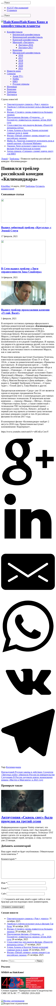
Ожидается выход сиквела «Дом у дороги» (28, 104)
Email (4, 888)
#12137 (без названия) (17, 8)
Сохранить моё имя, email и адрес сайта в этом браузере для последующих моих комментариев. (25, 900)
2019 (20, 63)
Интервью (12, 86)
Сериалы (11, 73)
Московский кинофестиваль (26, 53)
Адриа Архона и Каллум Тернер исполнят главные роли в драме (27, 131)
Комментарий (8, 859)
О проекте (12, 10)
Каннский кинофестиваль (25, 39)
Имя (4, 883)
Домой (4, 158)
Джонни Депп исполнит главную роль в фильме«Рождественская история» (27, 147)
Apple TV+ (18, 76)
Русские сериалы (21, 84)
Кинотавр (17, 50)
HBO (15, 81)
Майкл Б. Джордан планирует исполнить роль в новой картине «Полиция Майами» (30, 142)
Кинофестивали (15, 32)
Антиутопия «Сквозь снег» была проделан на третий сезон (27, 819)
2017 (20, 58)
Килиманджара (13, 767)
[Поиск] (2, 3)
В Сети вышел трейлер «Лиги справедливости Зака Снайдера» (21, 270)
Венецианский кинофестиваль (28, 37)
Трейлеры (12, 92)
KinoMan (5, 186)
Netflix (16, 79)
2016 (20, 55)
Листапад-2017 (25, 47)
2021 (20, 68)
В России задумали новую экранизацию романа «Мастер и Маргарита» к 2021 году (27, 778)
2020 (20, 66)
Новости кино (14, 71)
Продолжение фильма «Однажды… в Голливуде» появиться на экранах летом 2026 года (29, 120)
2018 (20, 60)
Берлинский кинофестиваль (26, 34)
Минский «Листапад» (23, 42)
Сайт (3, 893)
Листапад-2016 (25, 45)
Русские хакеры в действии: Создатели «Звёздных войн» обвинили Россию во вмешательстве (28, 773)
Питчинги (12, 94)
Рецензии (11, 89)
